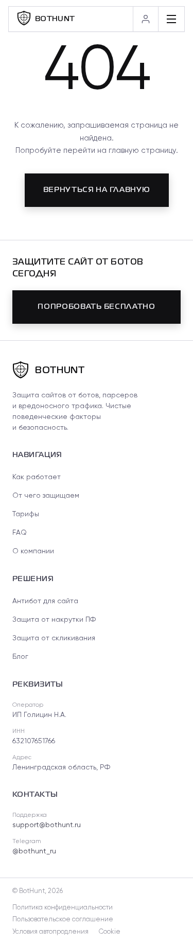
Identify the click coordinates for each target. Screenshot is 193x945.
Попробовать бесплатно (96, 307)
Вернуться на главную (96, 190)
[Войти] (145, 19)
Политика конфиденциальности (62, 907)
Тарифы (25, 514)
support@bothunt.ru (46, 825)
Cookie (109, 932)
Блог (20, 656)
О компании (33, 551)
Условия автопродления (50, 932)
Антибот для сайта (45, 601)
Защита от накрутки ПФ (54, 619)
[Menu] (171, 19)
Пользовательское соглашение (62, 919)
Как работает (36, 477)
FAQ (19, 532)
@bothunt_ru (34, 851)
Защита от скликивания (53, 638)
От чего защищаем (45, 495)
